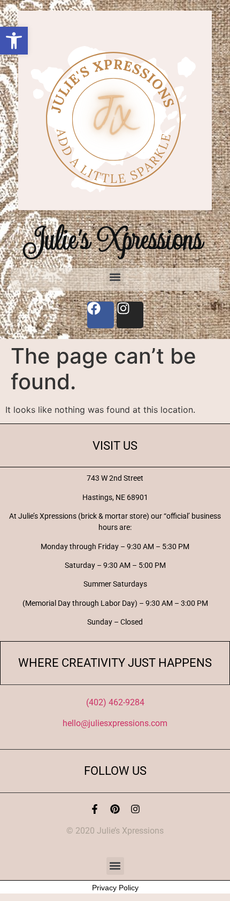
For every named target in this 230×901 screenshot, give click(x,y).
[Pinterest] (115, 809)
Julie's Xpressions (115, 238)
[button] (14, 41)
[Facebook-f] (94, 809)
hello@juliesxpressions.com (115, 723)
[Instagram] (135, 809)
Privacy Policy (115, 887)
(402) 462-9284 (115, 702)
